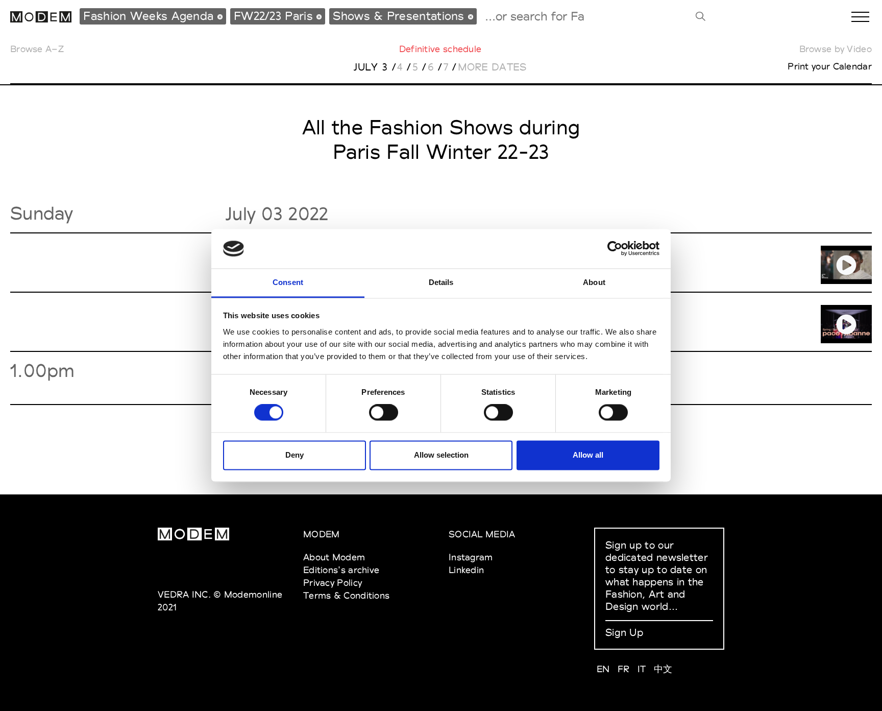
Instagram (471, 557)
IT (642, 668)
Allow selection (441, 455)
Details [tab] (441, 282)
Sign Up (624, 632)
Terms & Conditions (346, 595)
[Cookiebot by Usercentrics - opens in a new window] (614, 248)
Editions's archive (341, 569)
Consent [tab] (288, 282)
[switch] (383, 413)
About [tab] (594, 282)
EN (603, 668)
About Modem (334, 557)
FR (624, 668)
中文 (663, 668)
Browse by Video (835, 48)
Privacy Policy (332, 582)
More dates (492, 67)
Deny (294, 455)
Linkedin (466, 569)
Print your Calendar (830, 66)
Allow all (588, 455)
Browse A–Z (37, 48)
